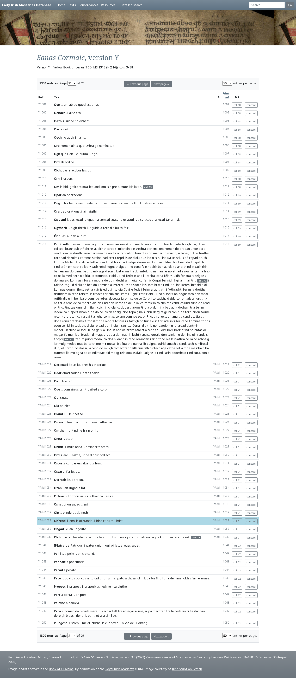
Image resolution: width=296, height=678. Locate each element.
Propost (60, 586)
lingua (155, 537)
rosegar (128, 611)
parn (91, 615)
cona (137, 267)
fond (161, 339)
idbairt (101, 521)
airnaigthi (90, 211)
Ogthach (60, 228)
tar (168, 220)
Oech (58, 137)
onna (78, 447)
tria (192, 307)
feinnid (167, 280)
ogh (94, 154)
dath (86, 373)
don (197, 294)
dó (186, 258)
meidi (86, 623)
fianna (137, 344)
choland (113, 307)
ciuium (99, 545)
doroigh (59, 615)
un (65, 105)
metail (111, 344)
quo (82, 146)
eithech (84, 121)
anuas (205, 578)
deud (131, 303)
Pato (57, 578)
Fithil (137, 203)
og (110, 321)
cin (200, 303)
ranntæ (126, 325)
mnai (186, 280)
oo (77, 471)
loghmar (190, 244)
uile (69, 414)
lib (144, 344)
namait (175, 316)
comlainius (71, 389)
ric (68, 258)
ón (79, 554)
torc (57, 258)
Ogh (57, 154)
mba (187, 348)
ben (160, 267)
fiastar (194, 611)
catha (171, 348)
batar (120, 271)
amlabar (91, 447)
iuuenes (82, 365)
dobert (126, 307)
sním (87, 504)
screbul (76, 623)
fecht (129, 276)
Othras (59, 496)
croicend (88, 554)
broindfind (181, 330)
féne (75, 294)
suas (114, 220)
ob (71, 154)
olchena (152, 249)
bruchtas (141, 253)
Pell (56, 554)
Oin (56, 512)
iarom (185, 285)
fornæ (205, 312)
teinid (66, 325)
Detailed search (131, 5)
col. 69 (237, 195)
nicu (149, 312)
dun (79, 307)
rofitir (143, 294)
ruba (91, 312)
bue (143, 258)
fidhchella (89, 249)
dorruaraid (61, 280)
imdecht (118, 280)
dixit (202, 249)
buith (119, 228)
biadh (168, 244)
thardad (180, 325)
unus (95, 105)
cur (68, 463)
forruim (107, 578)
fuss (87, 280)
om (103, 187)
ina (162, 307)
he (80, 430)
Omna (58, 422)
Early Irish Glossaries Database (26, 5)
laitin (137, 187)
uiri (73, 146)
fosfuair (120, 321)
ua (169, 258)
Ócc (56, 365)
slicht (96, 321)
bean (181, 262)
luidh (176, 276)
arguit (155, 289)
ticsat (200, 316)
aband (87, 463)
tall (60, 303)
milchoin (124, 249)
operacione (75, 195)
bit (119, 344)
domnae (121, 334)
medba (71, 344)
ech (78, 113)
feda (137, 289)
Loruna (59, 262)
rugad (73, 488)
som (150, 285)
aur (69, 236)
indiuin (168, 321)
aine (72, 113)
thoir (75, 496)
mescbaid (197, 348)
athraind (183, 339)
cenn (69, 303)
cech (105, 611)
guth (66, 129)
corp (103, 389)
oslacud (128, 220)
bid (65, 187)
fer (185, 289)
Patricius (76, 545)
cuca (197, 353)
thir (204, 267)
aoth (70, 137)
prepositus (92, 586)
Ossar (58, 471)
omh (94, 430)
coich (100, 307)
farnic (147, 280)
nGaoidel (128, 623)
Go (290, 5)
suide (134, 298)
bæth (69, 439)
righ (94, 244)
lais (84, 170)
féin (166, 276)
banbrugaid (99, 271)
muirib (171, 253)
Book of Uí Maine (61, 669)
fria (110, 422)
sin (157, 258)
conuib (66, 321)
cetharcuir (92, 289)
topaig (133, 312)
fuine (147, 321)
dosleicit (81, 321)
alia (102, 615)
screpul (116, 623)
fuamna (72, 422)
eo (75, 105)
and (97, 187)
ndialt (113, 611)
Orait (58, 211)
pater (90, 545)
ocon (57, 325)
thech (82, 228)
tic (172, 285)
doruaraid (144, 262)
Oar (57, 129)
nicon (83, 312)
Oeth (58, 121)
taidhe (58, 285)
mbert (86, 303)
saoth (137, 285)
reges (127, 545)
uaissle (108, 496)
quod (82, 105)
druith (77, 253)
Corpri (119, 258)
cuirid (162, 344)
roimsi (75, 258)
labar (184, 253)
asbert (139, 330)
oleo (67, 406)
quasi (65, 154)
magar (157, 253)
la (203, 262)
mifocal (203, 344)
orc (161, 249)
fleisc (80, 289)
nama (81, 137)
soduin (85, 330)
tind (75, 430)
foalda (94, 373)
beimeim (97, 253)
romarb (186, 298)
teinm (200, 307)
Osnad (58, 504)
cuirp (110, 521)
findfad (78, 414)
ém (70, 267)
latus (118, 545)
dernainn (176, 578)
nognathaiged (116, 267)
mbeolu (59, 330)
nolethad (174, 271)
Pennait (60, 562)
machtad (159, 611)
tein (122, 353)
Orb (57, 146)
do (121, 203)
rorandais (142, 339)
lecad (79, 220)
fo (164, 253)
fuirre (196, 578)
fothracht (174, 289)
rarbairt (86, 316)
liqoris (129, 537)
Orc (56, 244)
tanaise (145, 334)
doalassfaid (134, 353)
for (116, 262)
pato (120, 578)
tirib (207, 271)
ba (56, 271)
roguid (69, 285)
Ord (57, 162)
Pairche (59, 603)
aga (163, 348)
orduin (154, 307)
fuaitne (127, 344)
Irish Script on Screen (187, 669)
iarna (86, 253)
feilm (146, 289)
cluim (201, 244)
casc (81, 203)
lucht (135, 334)
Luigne (133, 294)
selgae (199, 276)
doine (99, 312)
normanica (169, 537)
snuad (76, 504)
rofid (102, 267)
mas (80, 344)
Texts (72, 5)
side (105, 280)
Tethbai (150, 276)
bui (175, 262)
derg (156, 312)
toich (91, 344)
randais (202, 334)
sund (194, 303)
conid (205, 353)
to (71, 578)
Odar (57, 373)
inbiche (96, 623)
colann (161, 303)
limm (123, 294)
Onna (58, 439)
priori (89, 339)
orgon (67, 178)
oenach (138, 244)
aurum (82, 236)
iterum (79, 339)
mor (85, 422)
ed (105, 289)
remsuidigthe (117, 586)
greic (115, 187)
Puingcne (60, 623)
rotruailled (86, 187)
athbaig (203, 339)
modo (98, 339)
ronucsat (162, 316)
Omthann (61, 430)
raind (98, 258)
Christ (118, 521)
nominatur (106, 146)
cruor (124, 187)
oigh (74, 228)
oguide (95, 228)
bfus (168, 262)
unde (89, 203)
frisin (86, 430)
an (84, 285)
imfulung (145, 271)
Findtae (70, 307)
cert (111, 258)
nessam (63, 271)
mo (98, 344)
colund (185, 303)
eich (100, 249)
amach (171, 344)
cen (168, 303)
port (83, 595)
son (110, 271)
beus (78, 271)
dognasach (186, 294)
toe (195, 253)
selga (132, 262)
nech (76, 276)
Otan (58, 488)
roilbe (84, 267)
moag (115, 353)
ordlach (105, 455)
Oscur (58, 463)
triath (102, 244)
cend (57, 253)
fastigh (134, 321)
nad (63, 258)
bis (153, 578)
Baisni (176, 258)
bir (208, 321)
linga (180, 537)
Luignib (196, 262)
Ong (57, 203)
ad (112, 545)
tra (120, 611)
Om (56, 187)
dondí (80, 615)
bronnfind (127, 253)
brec (116, 253)
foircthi (84, 294)
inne (140, 611)
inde (69, 512)
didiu (136, 258)
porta (68, 595)
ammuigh (131, 280)
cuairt (123, 262)
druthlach (60, 294)
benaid (196, 285)
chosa (132, 578)
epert (74, 312)
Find (163, 258)
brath (158, 285)
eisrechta (139, 249)
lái (137, 303)
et (97, 615)
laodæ (58, 312)
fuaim (92, 422)
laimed (67, 276)
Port (57, 595)
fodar (75, 373)
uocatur (125, 244)
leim (98, 463)
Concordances (88, 5)
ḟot (83, 488)
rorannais (87, 258)
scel (168, 294)
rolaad (99, 325)
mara (93, 611)
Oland (58, 414)
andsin (120, 330)
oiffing (142, 623)
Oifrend (60, 521)
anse (190, 271)
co (55, 276)
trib (149, 325)
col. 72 (237, 545)
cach (76, 267)
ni (179, 253)
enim (110, 244)
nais (142, 312)
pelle (70, 554)
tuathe (204, 253)
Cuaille (128, 289)
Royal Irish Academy (119, 669)
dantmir (192, 325)
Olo (56, 406)
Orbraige (91, 146)
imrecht (118, 285)
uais (83, 496)
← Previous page (137, 84)
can (202, 611)
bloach (84, 611)
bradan (185, 249)
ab (71, 105)
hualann (114, 294)
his (91, 365)
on (69, 504)
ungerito (80, 529)
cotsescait (150, 203)
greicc (74, 187)
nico (125, 312)
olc (82, 276)
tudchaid (163, 298)
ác (70, 365)
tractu (78, 480)
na (97, 220)
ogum (70, 289)
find (110, 262)
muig (62, 344)
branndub (72, 249)
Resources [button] (108, 5)
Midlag (70, 262)
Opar (57, 195)
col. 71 (237, 365)
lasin (167, 353)
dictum (98, 203)
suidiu (118, 289)
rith (146, 348)
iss (73, 471)
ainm (76, 244)
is (126, 258)
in (61, 187)
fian (160, 271)
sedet (136, 545)
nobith (152, 267)
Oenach (59, 113)
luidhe (69, 121)
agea (79, 353)
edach (179, 244)
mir (104, 344)
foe (64, 381)
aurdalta (170, 267)
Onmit (59, 447)
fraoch (97, 294)
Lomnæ (66, 253)
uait (65, 488)
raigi (164, 312)
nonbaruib (160, 325)
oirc (163, 330)
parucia (74, 603)
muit (70, 447)
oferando (85, 521)
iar (56, 344)
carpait (111, 249)
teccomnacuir (100, 276)
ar (172, 220)
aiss (140, 220)
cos (83, 578)
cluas (63, 397)
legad (91, 220)
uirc (148, 244)
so (139, 316)
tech (106, 228)
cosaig (114, 203)
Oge (57, 389)
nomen (65, 146)
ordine (69, 162)
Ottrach (60, 480)
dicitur (94, 455)
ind (149, 258)
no (76, 121)
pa (150, 611)
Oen (57, 105)
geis (99, 330)
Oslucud (60, 220)
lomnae (157, 262)
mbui (97, 280)
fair (126, 228)
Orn (57, 178)
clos (110, 339)
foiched (69, 203)
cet (178, 348)
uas (72, 220)
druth (203, 258)
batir (86, 271)
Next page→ (161, 84)
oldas (187, 578)
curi (140, 348)
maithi (129, 271)
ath (163, 289)
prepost (75, 586)
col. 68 (237, 105)
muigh (108, 348)
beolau (170, 307)
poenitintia (76, 562)
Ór (56, 236)
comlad (105, 220)
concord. (251, 105)
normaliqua (142, 537)
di (204, 330)
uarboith (121, 303)
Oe (56, 381)
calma (76, 455)
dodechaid (178, 353)
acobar (80, 537)
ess (79, 463)
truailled (91, 389)
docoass (114, 298)
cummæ (59, 353)
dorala (155, 334)
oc (110, 280)
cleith (133, 348)
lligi (176, 280)
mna (191, 289)
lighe (99, 316)
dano (120, 339)
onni (72, 521)
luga (147, 578)
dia (112, 228)
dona (57, 321)
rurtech (155, 348)
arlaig (117, 312)
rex (117, 244)
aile (171, 339)
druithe (200, 289)
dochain (183, 307)
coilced (59, 249)
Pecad (58, 570)
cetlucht (80, 325)
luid (78, 262)
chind (187, 267)
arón (64, 267)
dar (74, 463)
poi (67, 578)
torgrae (67, 316)
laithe (94, 262)
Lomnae (76, 280)
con (174, 312)
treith (64, 244)
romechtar (121, 348)
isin (109, 187)
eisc (154, 321)
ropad (193, 258)
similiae (111, 615)
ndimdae (98, 353)
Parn (57, 611)
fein (144, 267)
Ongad (59, 529)
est (89, 105)
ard (65, 455)
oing (163, 203)
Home (61, 5)
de (105, 253)
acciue (101, 365)
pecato (71, 570)
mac (127, 203)
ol (89, 170)
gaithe (102, 422)
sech (191, 344)
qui (107, 545)
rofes (103, 298)
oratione (73, 211)
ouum (83, 154)
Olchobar (61, 170)
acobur (76, 170)
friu (87, 276)
